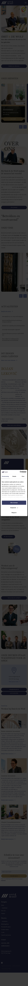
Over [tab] (23, 476)
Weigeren (14, 512)
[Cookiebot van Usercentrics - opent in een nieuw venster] (20, 472)
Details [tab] (14, 476)
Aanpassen (13, 507)
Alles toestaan (14, 502)
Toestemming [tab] (5, 476)
